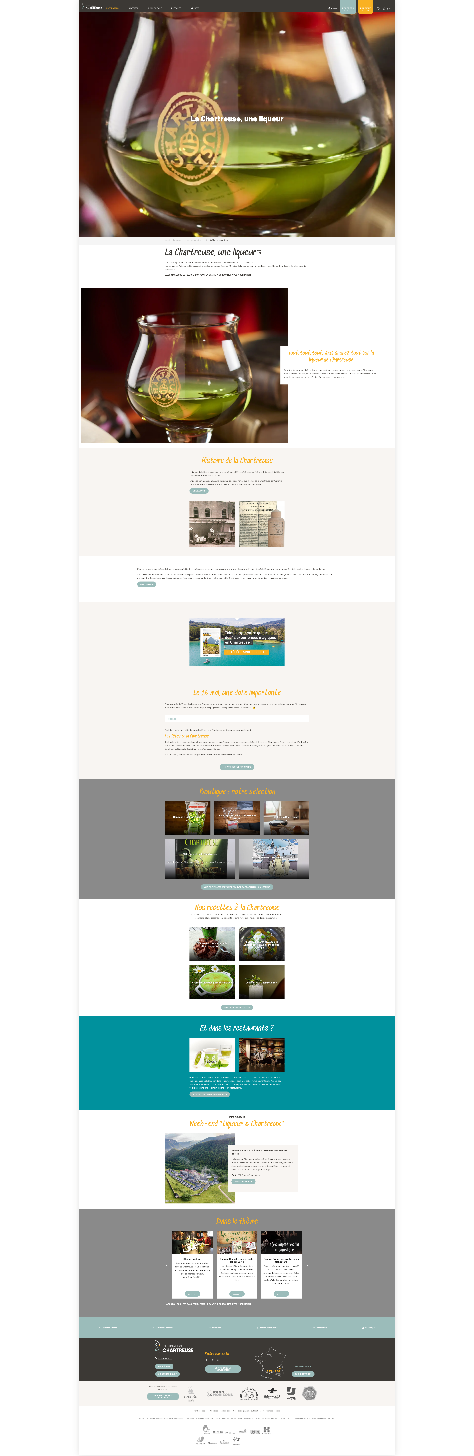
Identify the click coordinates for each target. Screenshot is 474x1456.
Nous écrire (164, 1366)
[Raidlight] (272, 1393)
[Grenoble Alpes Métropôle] (236, 1442)
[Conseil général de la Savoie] (266, 1430)
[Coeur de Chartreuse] (200, 1441)
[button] (384, 9)
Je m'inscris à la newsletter (223, 1369)
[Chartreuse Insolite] (309, 1393)
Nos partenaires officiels (163, 1396)
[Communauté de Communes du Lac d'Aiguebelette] (248, 1443)
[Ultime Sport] (291, 1393)
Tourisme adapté (109, 1327)
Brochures (216, 1327)
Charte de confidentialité (220, 1411)
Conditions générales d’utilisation (247, 1411)
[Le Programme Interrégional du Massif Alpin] (218, 1432)
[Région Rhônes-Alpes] (242, 1431)
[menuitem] (92, 6)
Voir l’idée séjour (243, 1181)
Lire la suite (199, 491)
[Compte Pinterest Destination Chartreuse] (218, 1360)
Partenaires (321, 1327)
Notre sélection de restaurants (210, 1094)
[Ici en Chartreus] (248, 1393)
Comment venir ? (303, 1374)
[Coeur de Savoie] (260, 1442)
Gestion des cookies (271, 1411)
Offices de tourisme (268, 1327)
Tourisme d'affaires (164, 1327)
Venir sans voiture (303, 1366)
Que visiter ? (146, 584)
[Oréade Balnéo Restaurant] (190, 1393)
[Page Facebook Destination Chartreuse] (206, 1360)
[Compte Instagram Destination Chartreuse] (212, 1360)
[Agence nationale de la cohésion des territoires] (230, 1432)
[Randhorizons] (220, 1393)
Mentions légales (200, 1411)
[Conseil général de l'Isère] (255, 1431)
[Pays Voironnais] (224, 1443)
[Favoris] (379, 8)
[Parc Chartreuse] (207, 1429)
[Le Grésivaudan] (212, 1444)
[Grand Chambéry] (273, 1441)
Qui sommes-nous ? (167, 1374)
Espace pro (370, 1327)
